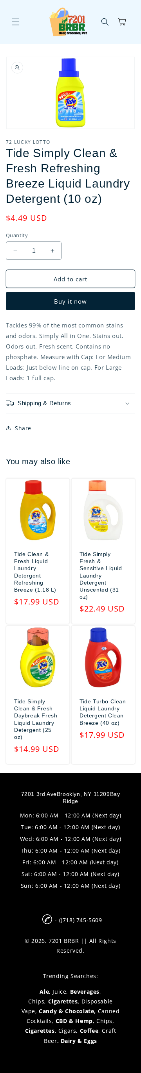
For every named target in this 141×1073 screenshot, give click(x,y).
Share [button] (23, 428)
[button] (15, 21)
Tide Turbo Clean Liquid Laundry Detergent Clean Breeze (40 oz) (103, 712)
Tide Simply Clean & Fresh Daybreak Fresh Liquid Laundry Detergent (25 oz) (35, 719)
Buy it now (70, 301)
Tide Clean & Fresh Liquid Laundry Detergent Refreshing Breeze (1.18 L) (35, 572)
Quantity (17, 235)
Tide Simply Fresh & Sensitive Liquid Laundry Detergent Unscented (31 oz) (101, 575)
